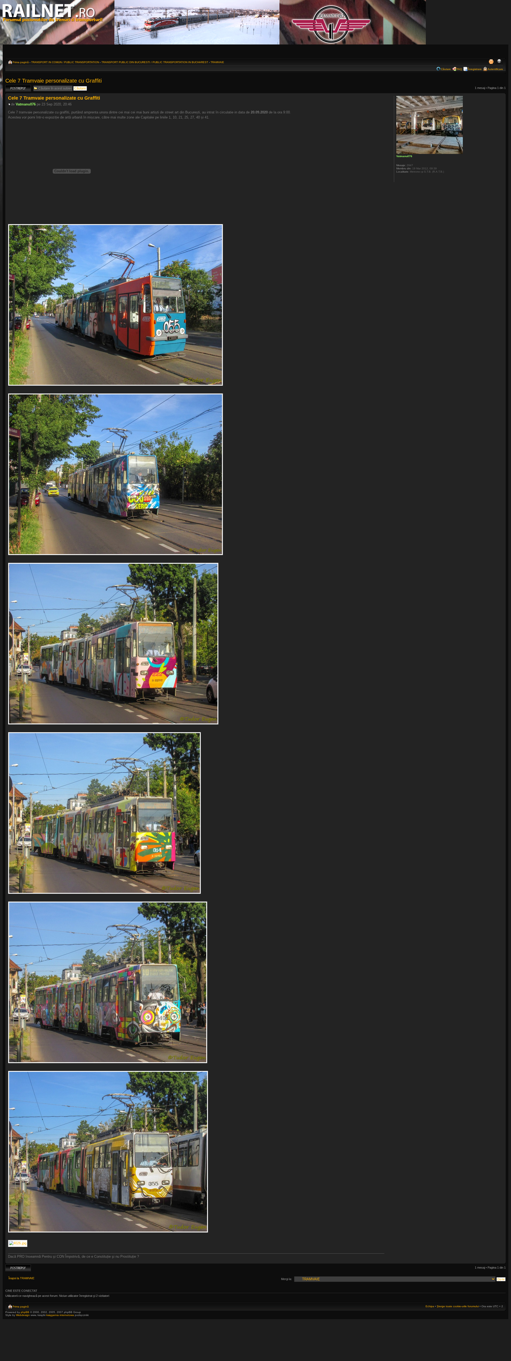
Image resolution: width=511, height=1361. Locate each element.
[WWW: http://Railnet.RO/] (399, 178)
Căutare (446, 69)
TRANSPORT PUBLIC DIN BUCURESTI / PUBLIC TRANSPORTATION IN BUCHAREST (154, 62)
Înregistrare (475, 69)
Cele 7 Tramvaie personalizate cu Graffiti (53, 81)
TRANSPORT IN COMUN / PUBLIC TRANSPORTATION (65, 62)
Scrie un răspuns (16, 86)
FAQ (459, 69)
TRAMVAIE (217, 62)
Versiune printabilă (491, 61)
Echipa (430, 1306)
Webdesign (23, 1315)
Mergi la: (286, 1279)
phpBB (25, 1312)
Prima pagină (21, 62)
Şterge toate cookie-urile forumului (458, 1306)
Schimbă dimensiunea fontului (499, 61)
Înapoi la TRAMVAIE (21, 1278)
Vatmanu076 (26, 104)
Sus (501, 1260)
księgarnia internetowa (60, 1315)
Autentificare (495, 69)
